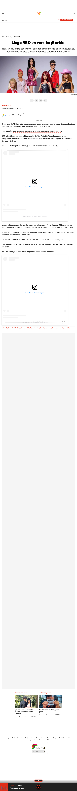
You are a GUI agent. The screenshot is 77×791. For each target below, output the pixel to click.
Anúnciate (47, 740)
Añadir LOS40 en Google (14, 115)
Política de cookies (17, 738)
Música (68, 328)
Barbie (8, 328)
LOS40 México (38, 13)
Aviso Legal (6, 738)
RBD (15, 124)
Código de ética (29, 738)
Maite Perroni (44, 138)
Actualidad (16, 37)
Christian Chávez (9, 141)
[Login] (74, 13)
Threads (48, 724)
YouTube (32, 724)
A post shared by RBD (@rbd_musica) (35, 216)
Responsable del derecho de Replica (63, 738)
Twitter (36, 100)
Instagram (36, 724)
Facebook (32, 100)
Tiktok (28, 724)
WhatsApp (41, 100)
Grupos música (59, 328)
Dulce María (33, 138)
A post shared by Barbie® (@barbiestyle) (35, 322)
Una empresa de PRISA (38, 746)
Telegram (45, 100)
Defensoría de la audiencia (43, 738)
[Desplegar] (38, 780)
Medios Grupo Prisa (38, 751)
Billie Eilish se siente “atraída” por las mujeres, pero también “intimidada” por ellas (38, 245)
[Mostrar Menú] (3, 13)
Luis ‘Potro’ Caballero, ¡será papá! (49, 711)
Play (38, 787)
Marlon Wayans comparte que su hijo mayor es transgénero (37, 131)
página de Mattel (48, 251)
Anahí (24, 138)
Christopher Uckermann (61, 138)
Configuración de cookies (34, 740)
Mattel (51, 328)
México (4, 20)
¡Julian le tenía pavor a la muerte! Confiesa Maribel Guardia (24, 712)
